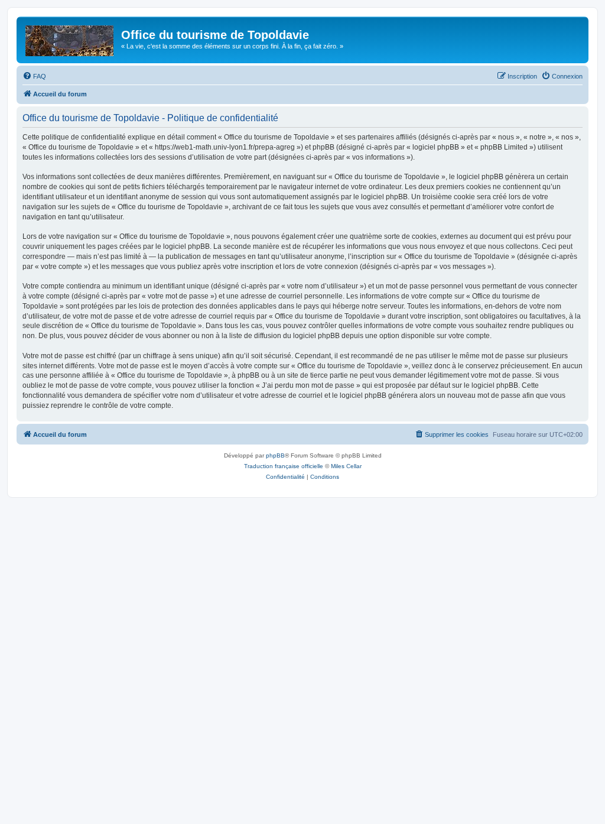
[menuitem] (34, 76)
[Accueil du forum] (70, 38)
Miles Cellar (346, 466)
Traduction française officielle (283, 466)
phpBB (275, 455)
